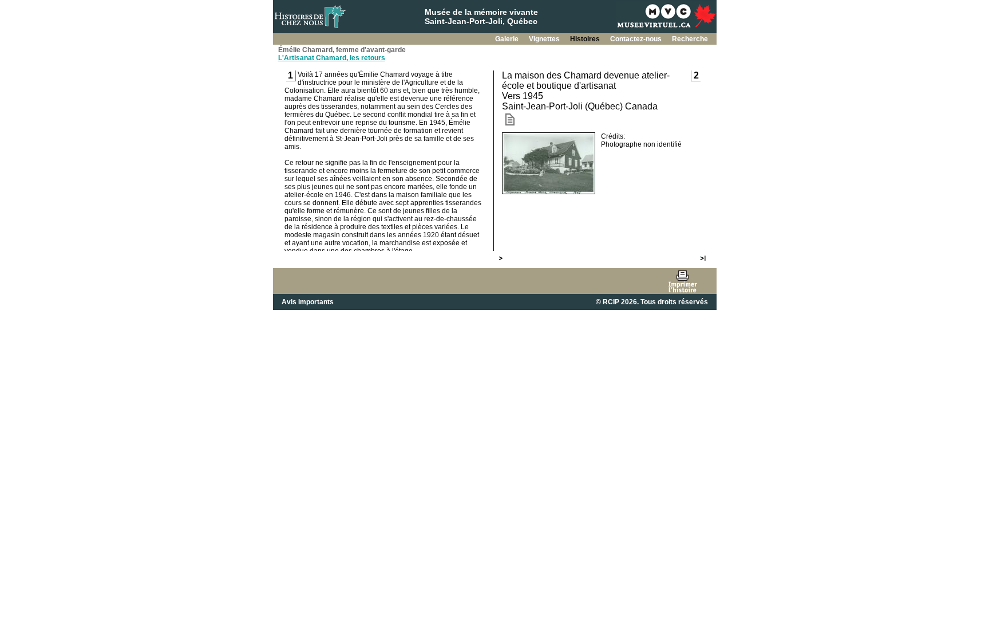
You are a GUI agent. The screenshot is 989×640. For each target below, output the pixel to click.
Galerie (507, 39)
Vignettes (545, 39)
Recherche (690, 39)
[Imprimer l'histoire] (682, 281)
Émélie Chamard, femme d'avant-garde (342, 50)
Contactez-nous (636, 39)
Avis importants (308, 302)
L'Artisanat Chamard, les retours (331, 58)
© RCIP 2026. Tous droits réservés (652, 302)
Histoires (586, 39)
